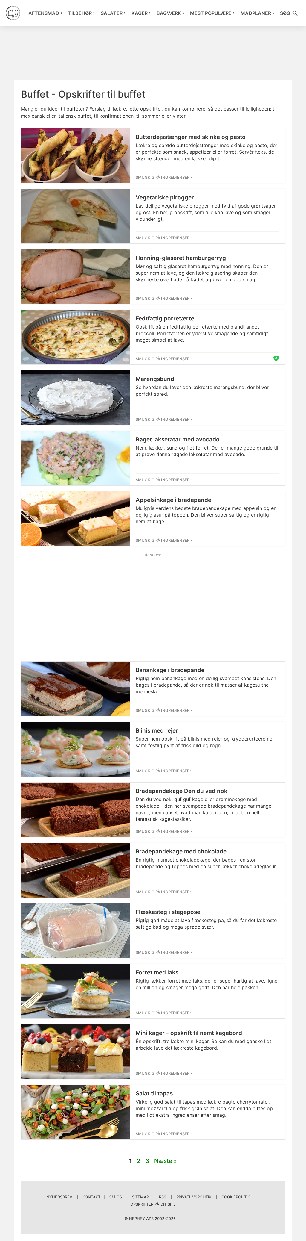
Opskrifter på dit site (153, 1204)
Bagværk (169, 13)
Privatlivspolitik (193, 1197)
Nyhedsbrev (59, 1197)
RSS (162, 1197)
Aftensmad (43, 13)
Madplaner (256, 13)
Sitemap (140, 1197)
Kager (139, 13)
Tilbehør (80, 13)
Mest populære (211, 13)
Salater (112, 13)
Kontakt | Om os (102, 1197)
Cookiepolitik (235, 1197)
